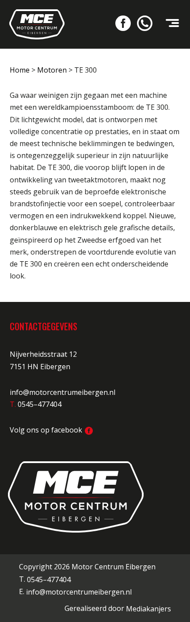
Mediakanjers (148, 609)
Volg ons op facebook (47, 430)
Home (20, 70)
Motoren (52, 70)
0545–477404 (49, 579)
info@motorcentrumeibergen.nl (62, 392)
